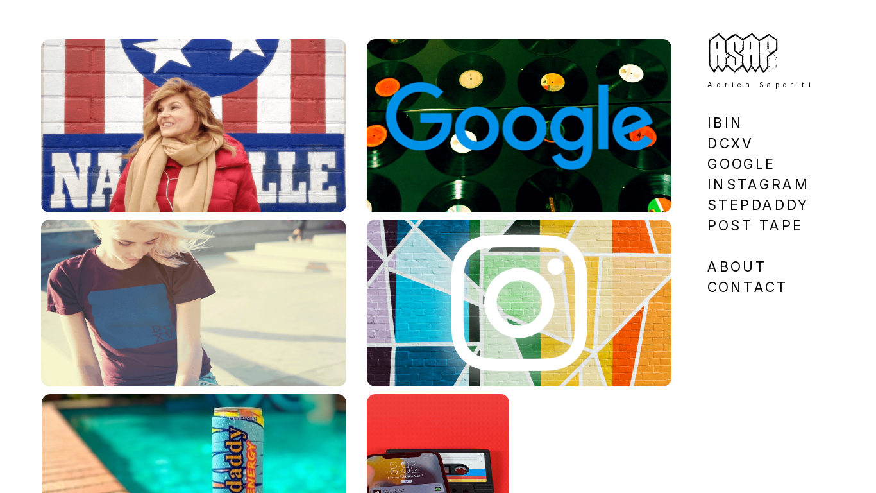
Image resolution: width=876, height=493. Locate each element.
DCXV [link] (730, 142)
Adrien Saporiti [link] (760, 84)
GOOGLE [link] (741, 163)
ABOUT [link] (737, 266)
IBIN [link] (725, 122)
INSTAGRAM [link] (758, 184)
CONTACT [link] (747, 287)
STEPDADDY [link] (758, 204)
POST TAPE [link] (755, 225)
